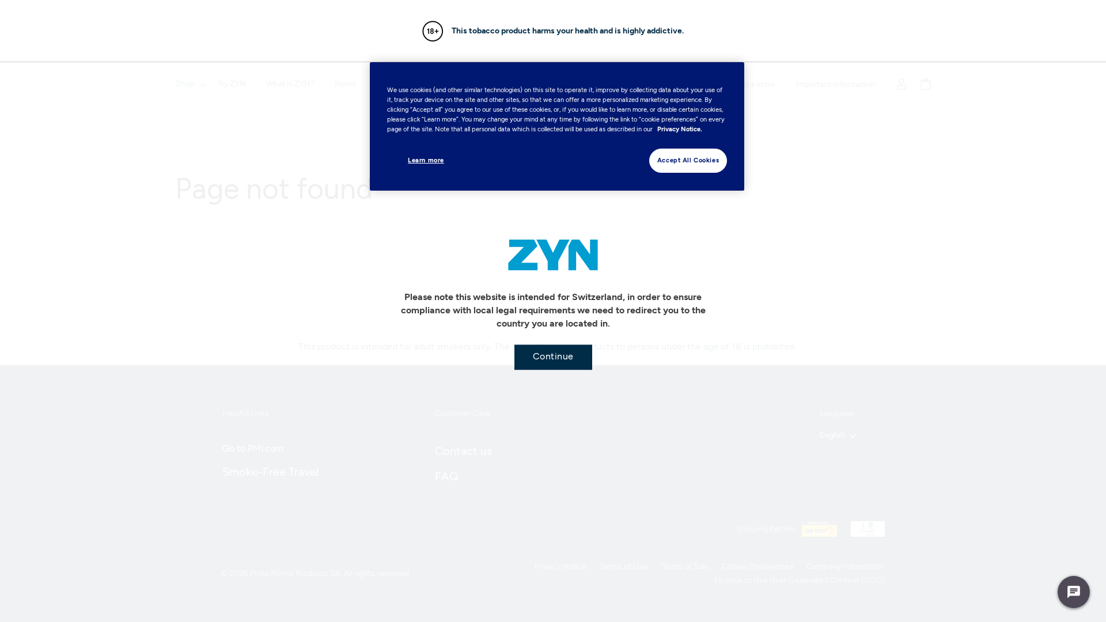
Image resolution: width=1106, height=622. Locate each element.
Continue (553, 356)
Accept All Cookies (688, 160)
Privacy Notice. (679, 129)
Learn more (426, 160)
